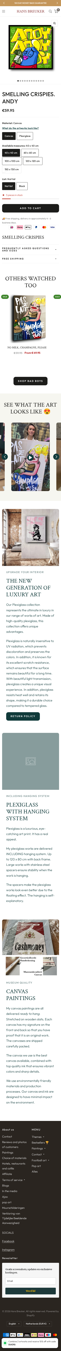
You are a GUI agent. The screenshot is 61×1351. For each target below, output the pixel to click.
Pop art (36, 1166)
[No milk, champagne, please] (27, 318)
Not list (9, 186)
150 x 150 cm (12, 169)
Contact (7, 1136)
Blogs (5, 1185)
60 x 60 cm (30, 152)
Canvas (9, 135)
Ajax (5, 1196)
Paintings (7, 1152)
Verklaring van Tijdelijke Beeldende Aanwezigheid (14, 1218)
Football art (39, 1160)
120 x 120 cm (33, 161)
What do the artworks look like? (20, 128)
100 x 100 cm (12, 161)
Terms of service (12, 1180)
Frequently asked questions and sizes (25, 249)
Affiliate (7, 1174)
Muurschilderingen (13, 1207)
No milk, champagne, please (27, 347)
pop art (6, 1202)
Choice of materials (14, 1158)
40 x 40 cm (11, 152)
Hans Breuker (30, 11)
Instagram (8, 1249)
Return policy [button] (23, 716)
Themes (36, 1136)
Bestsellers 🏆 (40, 1142)
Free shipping (13, 258)
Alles (35, 1171)
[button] (5, 457)
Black (22, 186)
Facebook (8, 1241)
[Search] (50, 11)
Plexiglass (24, 135)
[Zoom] (54, 23)
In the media (9, 1191)
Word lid (30, 1290)
